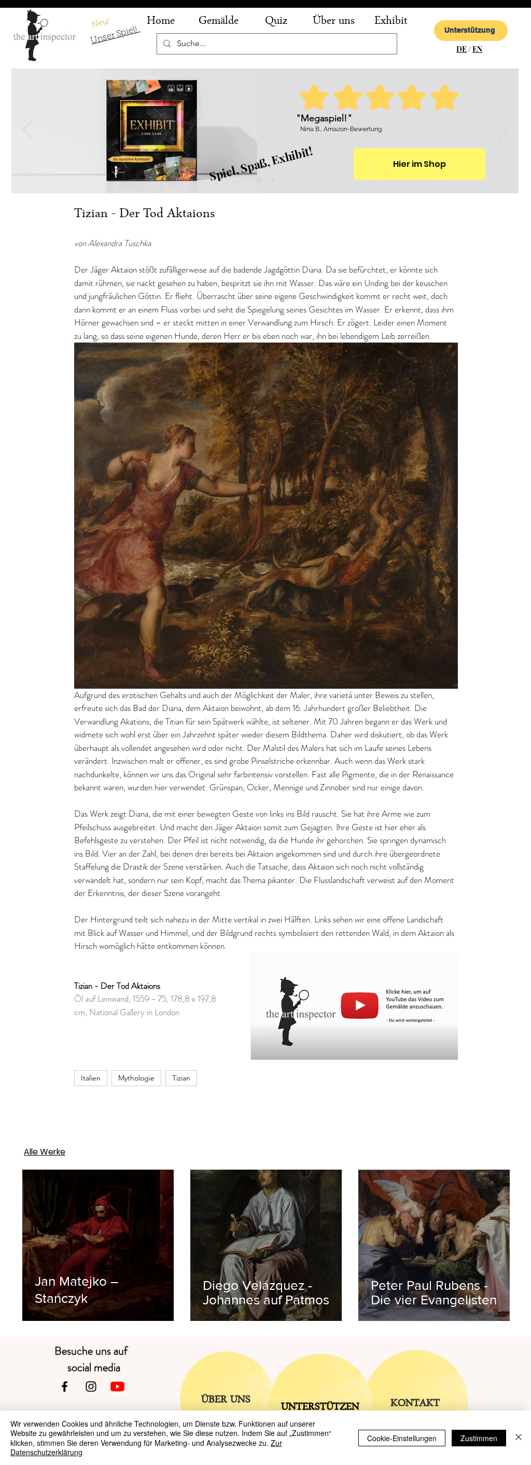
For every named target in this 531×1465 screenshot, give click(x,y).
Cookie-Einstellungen (402, 1438)
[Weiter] (503, 130)
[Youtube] (117, 1386)
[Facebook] (65, 1386)
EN (477, 49)
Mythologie (136, 1078)
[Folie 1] (272, 179)
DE (461, 49)
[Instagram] (91, 1386)
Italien (91, 1078)
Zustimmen (478, 1438)
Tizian (181, 1078)
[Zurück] (28, 130)
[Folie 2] (259, 180)
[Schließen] (518, 1438)
